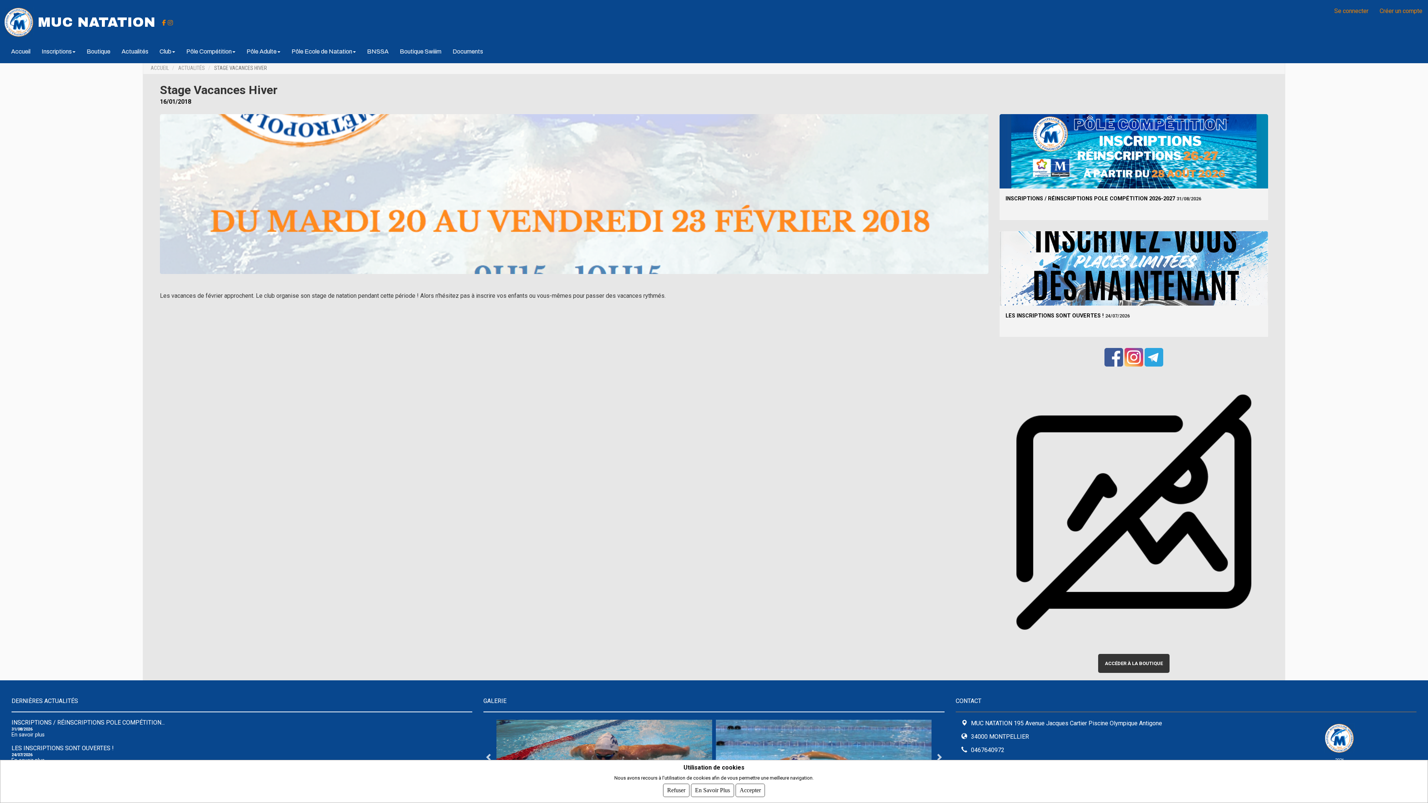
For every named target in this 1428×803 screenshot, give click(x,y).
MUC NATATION (96, 22)
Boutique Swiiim (420, 51)
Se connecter (1351, 10)
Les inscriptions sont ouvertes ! (1055, 316)
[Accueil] (19, 22)
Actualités (135, 51)
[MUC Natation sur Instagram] (170, 22)
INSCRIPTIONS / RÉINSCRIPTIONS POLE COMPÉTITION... (88, 722)
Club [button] (165, 51)
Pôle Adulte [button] (262, 51)
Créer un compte (1401, 10)
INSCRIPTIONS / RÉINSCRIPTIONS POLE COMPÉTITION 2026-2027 (1090, 199)
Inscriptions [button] (57, 51)
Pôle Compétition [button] (209, 51)
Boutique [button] (98, 51)
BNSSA (378, 51)
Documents (468, 51)
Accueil (20, 51)
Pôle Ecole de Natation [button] (322, 51)
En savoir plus (28, 735)
